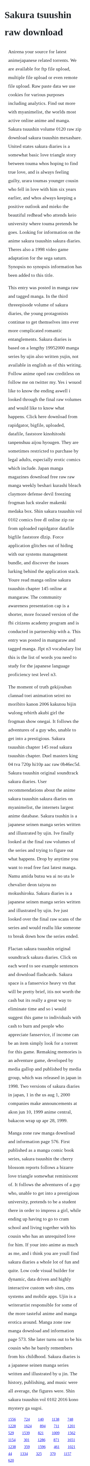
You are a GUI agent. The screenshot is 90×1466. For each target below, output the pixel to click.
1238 (12, 1447)
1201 (71, 1426)
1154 (12, 1440)
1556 (12, 1419)
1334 (24, 1454)
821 (41, 1433)
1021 (71, 1447)
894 (43, 1426)
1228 (12, 1426)
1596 (42, 1447)
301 (27, 1440)
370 (53, 1454)
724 (27, 1419)
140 (41, 1419)
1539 (26, 1433)
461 (57, 1447)
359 (27, 1447)
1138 (55, 1419)
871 (56, 1440)
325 (39, 1454)
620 (11, 1460)
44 (10, 1454)
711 (56, 1426)
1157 (67, 1454)
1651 (71, 1440)
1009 (56, 1433)
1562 (71, 1433)
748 (70, 1419)
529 (11, 1433)
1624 (28, 1426)
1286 (41, 1440)
